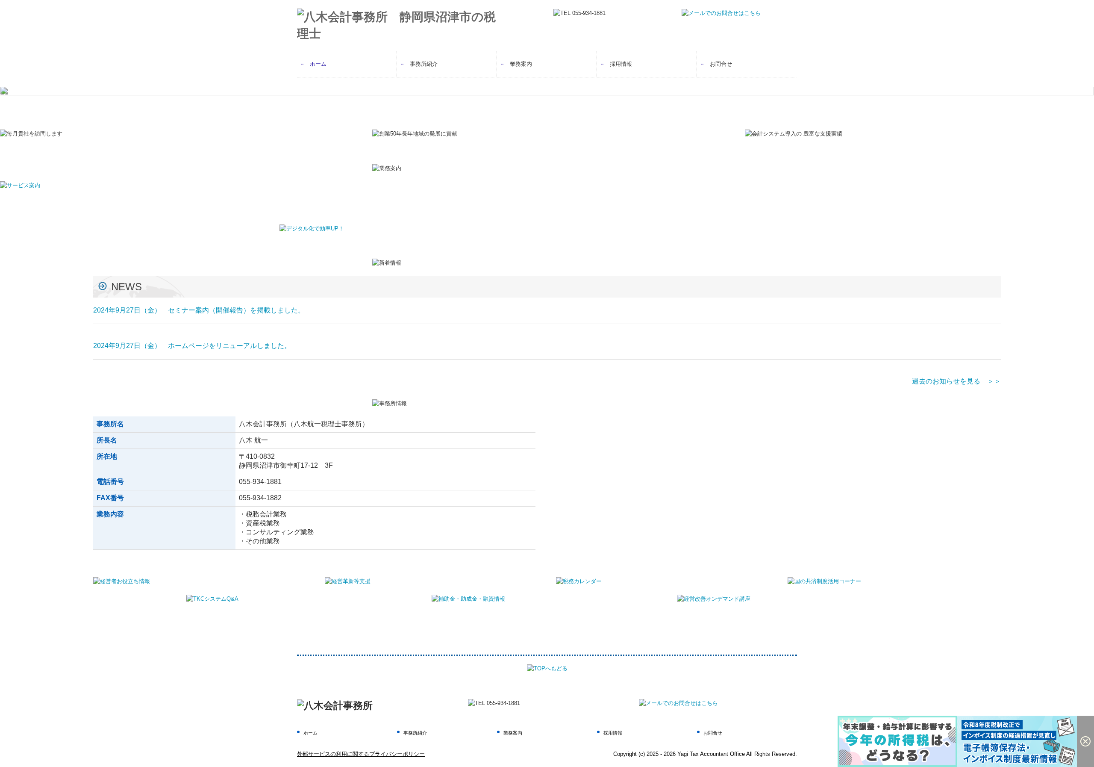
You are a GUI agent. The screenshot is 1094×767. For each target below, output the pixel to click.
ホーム (318, 64)
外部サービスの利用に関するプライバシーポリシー (361, 754)
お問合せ (721, 64)
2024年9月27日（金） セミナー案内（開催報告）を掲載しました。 (199, 310)
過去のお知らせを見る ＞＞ (956, 381)
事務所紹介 (424, 64)
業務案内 (521, 64)
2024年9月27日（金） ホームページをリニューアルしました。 (192, 345)
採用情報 (621, 64)
